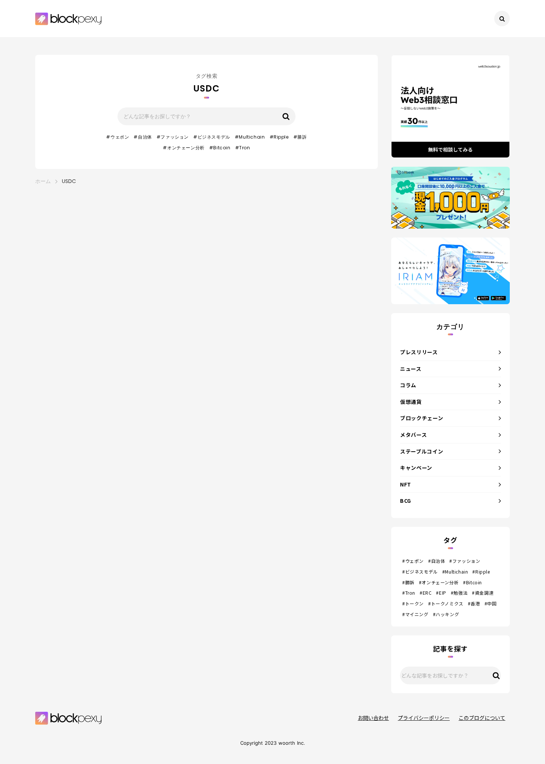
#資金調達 (482, 593)
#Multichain (250, 137)
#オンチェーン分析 (183, 148)
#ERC (426, 593)
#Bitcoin (220, 148)
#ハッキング (446, 614)
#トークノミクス (445, 604)
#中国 (491, 604)
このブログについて (482, 718)
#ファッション (172, 137)
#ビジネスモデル (211, 137)
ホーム (43, 181)
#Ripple (279, 137)
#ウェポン (117, 137)
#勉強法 (459, 593)
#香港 (474, 604)
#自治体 (142, 137)
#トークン (413, 604)
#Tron (242, 148)
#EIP (441, 593)
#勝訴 (300, 137)
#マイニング (415, 614)
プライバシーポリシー (424, 718)
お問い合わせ (373, 718)
